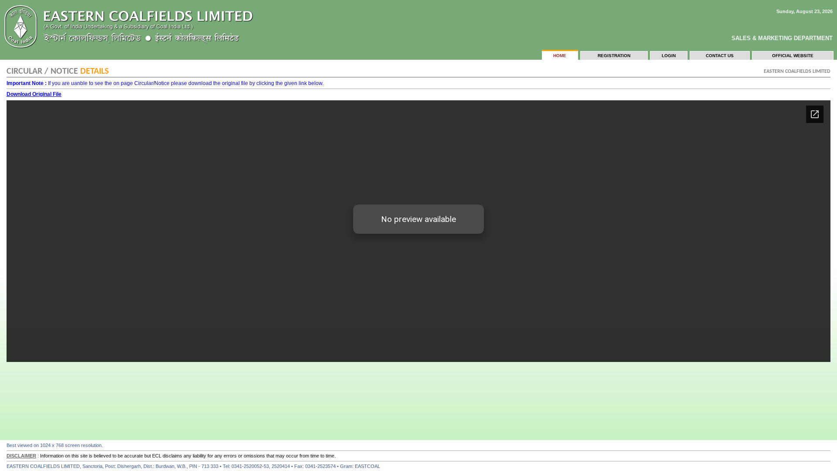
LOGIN (669, 55)
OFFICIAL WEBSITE (792, 55)
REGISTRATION (614, 55)
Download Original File (34, 94)
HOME (559, 55)
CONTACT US (720, 55)
